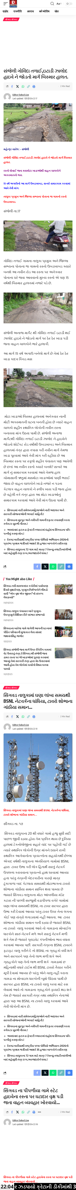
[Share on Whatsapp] (23, 86)
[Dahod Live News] (13, 3)
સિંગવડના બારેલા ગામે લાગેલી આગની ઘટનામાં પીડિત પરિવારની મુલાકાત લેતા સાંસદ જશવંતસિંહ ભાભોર (28, 632)
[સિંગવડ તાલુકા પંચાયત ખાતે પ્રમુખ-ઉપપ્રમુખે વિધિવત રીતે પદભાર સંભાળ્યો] (63, 614)
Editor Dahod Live (21, 94)
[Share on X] (17, 86)
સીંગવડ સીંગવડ (11, 19)
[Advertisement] (38, 44)
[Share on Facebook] (12, 86)
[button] (7, 3)
